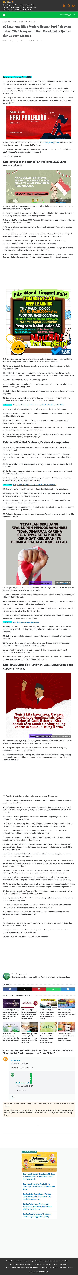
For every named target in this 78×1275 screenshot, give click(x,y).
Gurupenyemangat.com (51, 142)
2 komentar (40, 41)
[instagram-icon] (68, 5)
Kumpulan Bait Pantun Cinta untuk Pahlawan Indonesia (34, 485)
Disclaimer (17, 1261)
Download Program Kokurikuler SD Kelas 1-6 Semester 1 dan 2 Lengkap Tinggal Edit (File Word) (39, 1176)
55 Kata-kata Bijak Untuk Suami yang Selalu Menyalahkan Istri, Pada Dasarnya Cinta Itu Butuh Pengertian (29, 1038)
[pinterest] (39, 989)
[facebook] (10, 989)
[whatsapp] (53, 989)
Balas (12, 1097)
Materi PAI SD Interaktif (48, 1267)
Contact (9, 1261)
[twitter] (24, 989)
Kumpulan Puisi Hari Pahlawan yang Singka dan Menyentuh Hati (38, 405)
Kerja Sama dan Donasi (51, 1261)
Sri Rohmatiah (15, 1060)
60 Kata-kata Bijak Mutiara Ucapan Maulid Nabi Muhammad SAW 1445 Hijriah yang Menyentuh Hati (28, 1014)
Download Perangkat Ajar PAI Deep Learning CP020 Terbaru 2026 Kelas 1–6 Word (39, 1186)
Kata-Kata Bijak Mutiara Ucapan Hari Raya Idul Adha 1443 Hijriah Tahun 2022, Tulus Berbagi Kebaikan (11, 1014)
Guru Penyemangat (22, 1083)
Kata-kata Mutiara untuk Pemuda (26, 622)
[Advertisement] (39, 59)
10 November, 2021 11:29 (19, 1063)
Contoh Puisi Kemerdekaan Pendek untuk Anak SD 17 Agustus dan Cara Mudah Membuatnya (37, 1196)
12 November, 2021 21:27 (24, 1086)
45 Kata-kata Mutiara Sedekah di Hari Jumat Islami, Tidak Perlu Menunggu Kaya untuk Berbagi (47, 1014)
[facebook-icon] (63, 5)
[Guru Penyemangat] (9, 1)
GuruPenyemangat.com (60, 138)
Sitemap (38, 1261)
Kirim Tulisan (65, 1261)
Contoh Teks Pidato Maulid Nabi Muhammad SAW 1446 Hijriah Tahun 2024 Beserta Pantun (37, 1206)
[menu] (5, 14)
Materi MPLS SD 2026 (65, 1267)
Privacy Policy (28, 1261)
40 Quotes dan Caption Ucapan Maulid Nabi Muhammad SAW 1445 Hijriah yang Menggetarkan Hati (47, 1038)
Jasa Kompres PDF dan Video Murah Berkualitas (21, 1267)
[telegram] (68, 989)
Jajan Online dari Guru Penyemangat (45, 1264)
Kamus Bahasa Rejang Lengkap (20, 1264)
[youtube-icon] (73, 5)
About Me (63, 1264)
